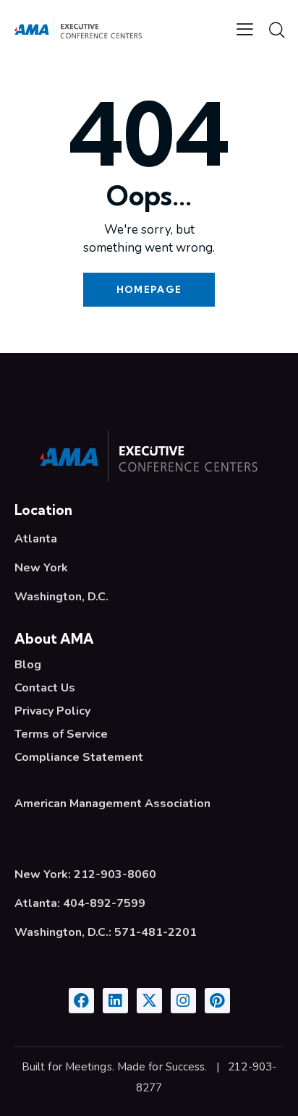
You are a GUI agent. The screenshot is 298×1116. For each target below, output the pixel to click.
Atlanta (35, 539)
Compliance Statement (78, 757)
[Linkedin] (115, 1000)
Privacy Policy (52, 711)
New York (41, 568)
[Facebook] (81, 1000)
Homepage (149, 289)
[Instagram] (183, 1000)
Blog (27, 665)
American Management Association (112, 804)
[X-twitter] (149, 1000)
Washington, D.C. (61, 597)
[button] (245, 29)
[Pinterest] (217, 1000)
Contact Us (44, 688)
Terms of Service (61, 734)
